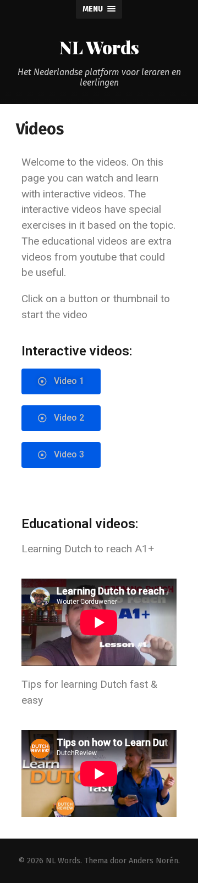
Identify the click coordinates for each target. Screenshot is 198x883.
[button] (61, 381)
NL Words (99, 47)
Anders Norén (153, 860)
